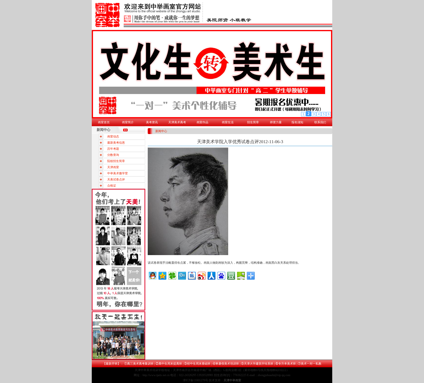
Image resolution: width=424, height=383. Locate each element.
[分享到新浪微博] (201, 275)
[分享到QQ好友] (152, 275)
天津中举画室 (232, 380)
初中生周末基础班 (199, 363)
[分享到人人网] (211, 275)
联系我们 (320, 122)
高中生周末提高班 (170, 363)
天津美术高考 (177, 122)
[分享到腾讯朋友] (171, 275)
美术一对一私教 (311, 363)
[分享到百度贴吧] (191, 275)
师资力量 (276, 122)
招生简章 (253, 122)
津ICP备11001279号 (195, 380)
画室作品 (202, 122)
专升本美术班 (287, 363)
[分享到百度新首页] (220, 275)
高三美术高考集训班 (140, 363)
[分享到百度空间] (240, 275)
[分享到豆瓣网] (230, 275)
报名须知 (297, 122)
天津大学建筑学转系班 (258, 363)
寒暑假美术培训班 (227, 363)
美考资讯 (152, 122)
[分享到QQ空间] (162, 275)
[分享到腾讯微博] (181, 275)
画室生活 (228, 122)
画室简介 (128, 122)
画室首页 (104, 122)
